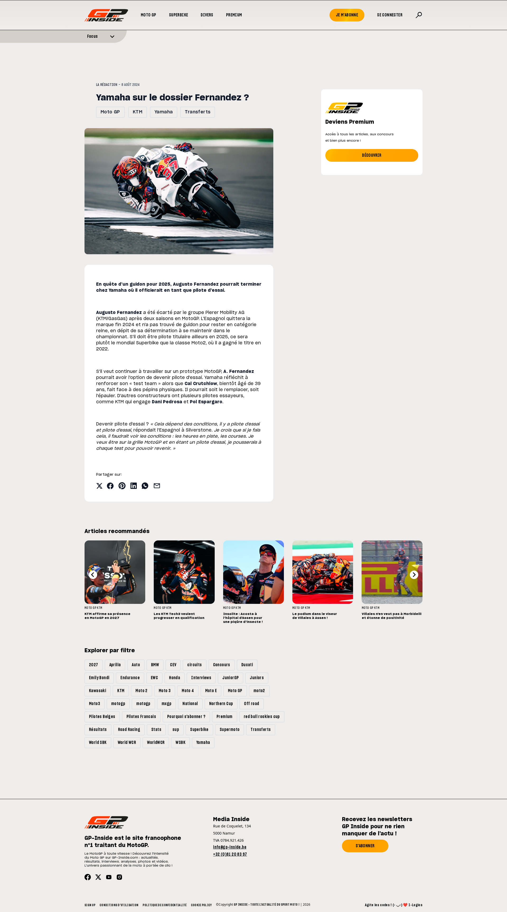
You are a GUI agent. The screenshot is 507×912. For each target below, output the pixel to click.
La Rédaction (106, 85)
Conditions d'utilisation (119, 905)
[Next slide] (414, 575)
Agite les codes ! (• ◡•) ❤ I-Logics (393, 905)
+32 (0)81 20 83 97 (230, 854)
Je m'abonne (347, 15)
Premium (234, 15)
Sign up (89, 905)
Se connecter (389, 15)
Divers (207, 15)
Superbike (178, 15)
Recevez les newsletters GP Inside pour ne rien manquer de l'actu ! (377, 826)
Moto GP (148, 15)
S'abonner (365, 846)
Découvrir (372, 155)
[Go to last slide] (93, 575)
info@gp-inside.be (229, 847)
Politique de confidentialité (164, 905)
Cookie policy (201, 905)
